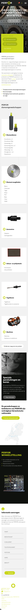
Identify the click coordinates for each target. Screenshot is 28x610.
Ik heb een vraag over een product (13, 346)
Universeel (7, 188)
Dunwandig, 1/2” (8, 143)
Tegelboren (7, 302)
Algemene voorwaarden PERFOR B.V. (10, 597)
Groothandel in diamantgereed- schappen (14, 13)
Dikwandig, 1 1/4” (8, 150)
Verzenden (10, 573)
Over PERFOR (7, 48)
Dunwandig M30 (8, 147)
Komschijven (7, 267)
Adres (6, 557)
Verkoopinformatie (11, 44)
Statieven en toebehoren (10, 338)
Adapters (6, 233)
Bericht (6, 562)
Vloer (5, 199)
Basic (5, 197)
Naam (6, 531)
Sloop (5, 193)
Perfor (2, 598)
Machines (6, 336)
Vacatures (3, 600)
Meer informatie (10, 397)
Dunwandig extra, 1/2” (10, 145)
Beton (5, 186)
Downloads (4, 606)
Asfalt (5, 201)
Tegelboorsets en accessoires (11, 304)
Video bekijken (14, 21)
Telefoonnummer (9, 547)
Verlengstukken (8, 235)
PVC (5, 195)
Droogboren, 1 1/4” (9, 152)
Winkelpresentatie (11, 39)
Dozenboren (7, 154)
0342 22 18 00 (6, 589)
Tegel (5, 190)
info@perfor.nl (6, 591)
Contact (3, 607)
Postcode (7, 552)
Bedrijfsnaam (8, 537)
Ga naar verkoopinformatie (11, 418)
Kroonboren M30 (8, 141)
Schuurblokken (8, 270)
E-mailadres (8, 542)
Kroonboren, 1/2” (8, 139)
